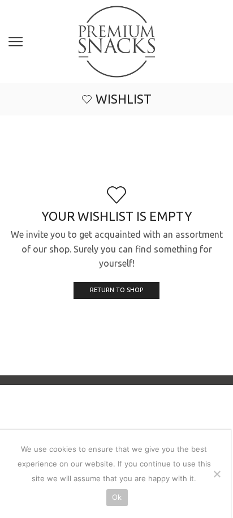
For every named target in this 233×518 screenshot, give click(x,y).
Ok (117, 497)
